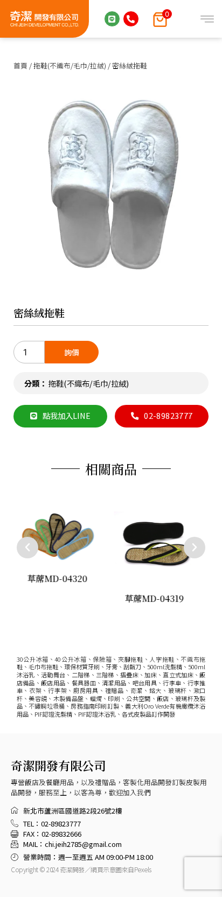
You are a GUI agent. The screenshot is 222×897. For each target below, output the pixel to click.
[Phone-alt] (131, 19)
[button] (27, 547)
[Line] (112, 19)
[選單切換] (207, 19)
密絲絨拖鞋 (39, 312)
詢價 (71, 352)
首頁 (20, 65)
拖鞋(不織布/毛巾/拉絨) (69, 65)
